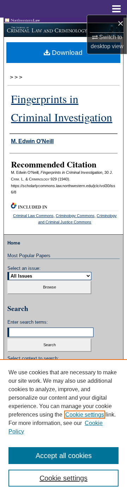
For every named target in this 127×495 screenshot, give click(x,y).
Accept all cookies (64, 455)
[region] (63, 427)
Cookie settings (84, 415)
